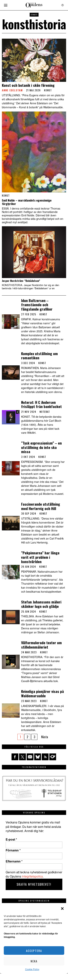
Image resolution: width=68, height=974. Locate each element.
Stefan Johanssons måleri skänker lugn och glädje (41, 604)
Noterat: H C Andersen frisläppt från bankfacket (41, 404)
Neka (34, 961)
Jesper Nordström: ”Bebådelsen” (21, 280)
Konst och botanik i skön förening (28, 85)
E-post (11, 839)
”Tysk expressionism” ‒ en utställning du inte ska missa (41, 447)
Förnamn (13, 850)
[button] (62, 908)
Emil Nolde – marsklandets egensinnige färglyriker (27, 202)
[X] (22, 756)
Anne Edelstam (12, 90)
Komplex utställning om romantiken (39, 355)
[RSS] (45, 756)
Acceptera (34, 950)
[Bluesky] (37, 756)
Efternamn (14, 861)
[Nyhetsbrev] (52, 756)
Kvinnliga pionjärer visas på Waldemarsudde (42, 693)
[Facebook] (15, 756)
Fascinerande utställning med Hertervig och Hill (40, 506)
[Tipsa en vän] (30, 756)
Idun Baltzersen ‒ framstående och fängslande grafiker (37, 304)
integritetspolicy (32, 876)
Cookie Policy (32, 969)
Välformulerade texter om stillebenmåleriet (41, 644)
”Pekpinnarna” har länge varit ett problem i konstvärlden (40, 557)
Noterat (44, 412)
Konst (48, 90)
